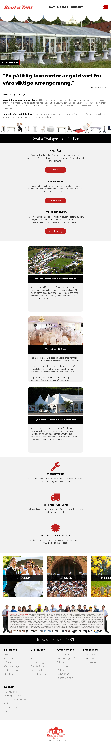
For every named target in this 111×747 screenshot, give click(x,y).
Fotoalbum (64, 666)
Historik (9, 662)
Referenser (63, 670)
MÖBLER (62, 7)
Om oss (8, 659)
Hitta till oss (11, 707)
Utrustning (37, 662)
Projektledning (40, 674)
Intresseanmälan (93, 662)
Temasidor (63, 654)
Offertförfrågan (13, 703)
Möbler (35, 659)
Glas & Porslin (39, 666)
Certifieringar (12, 666)
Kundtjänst (11, 692)
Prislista (35, 678)
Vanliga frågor (12, 696)
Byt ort (8, 711)
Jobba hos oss (12, 670)
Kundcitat (63, 674)
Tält (33, 655)
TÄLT (51, 7)
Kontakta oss (12, 674)
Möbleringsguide (67, 658)
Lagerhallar (37, 670)
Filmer (61, 662)
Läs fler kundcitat (99, 87)
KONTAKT (76, 7)
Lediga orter (90, 659)
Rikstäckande (65, 678)
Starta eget (90, 655)
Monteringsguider (15, 700)
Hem (7, 655)
